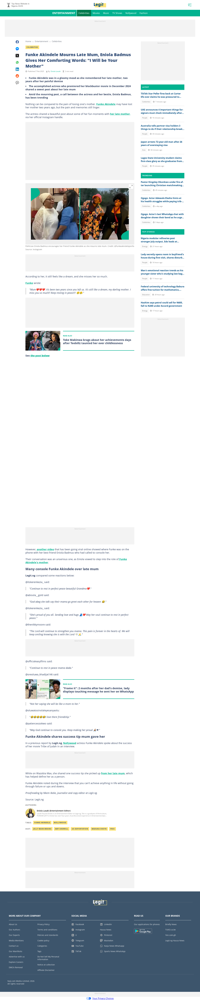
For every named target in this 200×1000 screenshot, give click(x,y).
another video (45, 549)
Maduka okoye (99, 829)
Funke (29, 283)
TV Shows (117, 13)
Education (146, 294)
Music (106, 13)
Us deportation (80, 829)
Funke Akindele (106, 104)
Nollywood (130, 13)
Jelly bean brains (42, 829)
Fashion (144, 13)
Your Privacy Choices (103, 998)
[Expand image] (131, 186)
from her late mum (113, 773)
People (144, 118)
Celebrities (84, 13)
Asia (143, 150)
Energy (144, 246)
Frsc (112, 829)
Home (28, 41)
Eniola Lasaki (56, 71)
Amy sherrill (61, 829)
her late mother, (120, 114)
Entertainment (63, 13)
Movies (96, 13)
